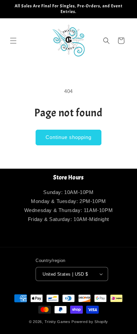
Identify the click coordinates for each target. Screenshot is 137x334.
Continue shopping (68, 137)
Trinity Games (57, 322)
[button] (13, 40)
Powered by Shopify (89, 322)
